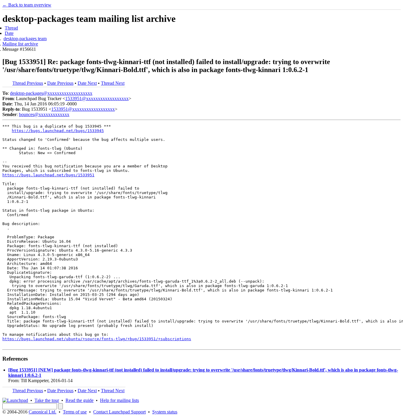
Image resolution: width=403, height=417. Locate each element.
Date (9, 33)
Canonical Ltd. (42, 411)
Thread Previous (27, 83)
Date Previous (60, 83)
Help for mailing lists (119, 400)
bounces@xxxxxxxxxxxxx (44, 114)
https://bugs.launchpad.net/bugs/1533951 (48, 175)
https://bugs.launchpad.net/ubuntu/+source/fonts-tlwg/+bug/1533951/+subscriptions (96, 339)
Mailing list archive (20, 43)
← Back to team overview (26, 4)
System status (164, 411)
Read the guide (79, 400)
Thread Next (112, 83)
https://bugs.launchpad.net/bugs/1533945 (58, 130)
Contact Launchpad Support (119, 411)
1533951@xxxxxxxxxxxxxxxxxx (97, 98)
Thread (11, 27)
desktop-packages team (25, 38)
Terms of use (75, 411)
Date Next (87, 83)
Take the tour (47, 400)
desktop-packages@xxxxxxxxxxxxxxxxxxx (51, 93)
